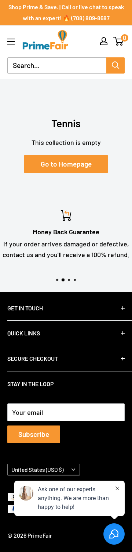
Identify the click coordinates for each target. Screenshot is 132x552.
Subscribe (33, 434)
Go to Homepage (66, 164)
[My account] (103, 41)
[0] (118, 41)
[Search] (115, 65)
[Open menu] (11, 41)
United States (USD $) (37, 469)
